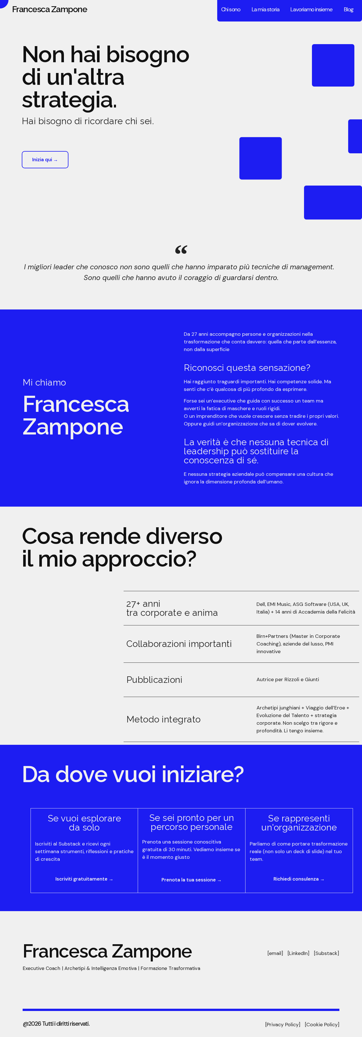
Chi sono (230, 9)
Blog (349, 9)
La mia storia (265, 9)
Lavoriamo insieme (311, 9)
